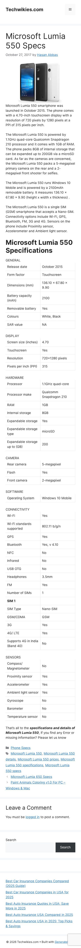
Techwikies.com (24, 9)
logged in (33, 817)
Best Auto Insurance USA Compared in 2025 (39, 915)
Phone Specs (21, 748)
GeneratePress (65, 942)
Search (11, 840)
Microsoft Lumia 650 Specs (31, 777)
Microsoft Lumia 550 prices (38, 759)
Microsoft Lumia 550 (26, 753)
